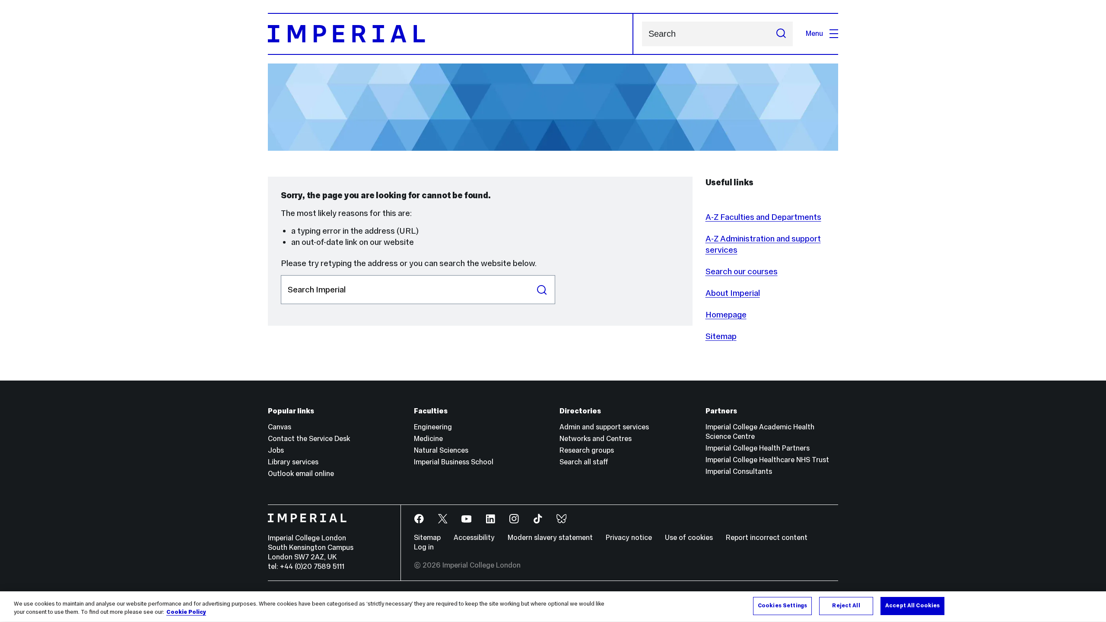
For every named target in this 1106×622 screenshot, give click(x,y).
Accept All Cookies (912, 605)
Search (542, 289)
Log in (424, 547)
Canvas (279, 427)
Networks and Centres (595, 438)
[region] (553, 606)
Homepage (726, 314)
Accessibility (474, 537)
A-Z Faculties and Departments (763, 217)
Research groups (586, 450)
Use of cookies (689, 537)
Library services (293, 461)
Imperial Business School (453, 461)
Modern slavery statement (550, 537)
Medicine (428, 438)
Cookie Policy (186, 612)
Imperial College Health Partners (758, 448)
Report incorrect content (766, 537)
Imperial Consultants (739, 471)
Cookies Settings (782, 605)
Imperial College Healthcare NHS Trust (767, 459)
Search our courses (742, 271)
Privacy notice (629, 537)
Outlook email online (301, 473)
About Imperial (733, 293)
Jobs (276, 450)
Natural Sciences (441, 450)
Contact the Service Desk (309, 438)
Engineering (433, 427)
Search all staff (583, 461)
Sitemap (721, 336)
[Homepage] (450, 34)
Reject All (846, 605)
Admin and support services (604, 427)
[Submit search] (781, 34)
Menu (814, 33)
